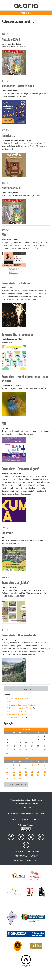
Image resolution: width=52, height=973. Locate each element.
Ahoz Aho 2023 (11, 39)
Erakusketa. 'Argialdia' (15, 583)
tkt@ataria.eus (26, 807)
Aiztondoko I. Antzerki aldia (18, 86)
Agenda (26, 13)
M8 (4, 235)
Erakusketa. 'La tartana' (16, 283)
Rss (36, 860)
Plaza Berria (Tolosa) (17, 717)
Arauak (34, 856)
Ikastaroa (7, 533)
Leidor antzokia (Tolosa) (18, 698)
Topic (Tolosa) (14, 701)
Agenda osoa (26, 688)
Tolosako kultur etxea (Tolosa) (20, 708)
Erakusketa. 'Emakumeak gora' (20, 469)
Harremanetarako (22, 860)
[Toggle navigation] (3, 6)
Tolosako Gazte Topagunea (17, 334)
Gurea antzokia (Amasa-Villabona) (22, 704)
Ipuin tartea (9, 135)
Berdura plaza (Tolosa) (17, 714)
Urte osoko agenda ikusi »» (16, 784)
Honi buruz (18, 851)
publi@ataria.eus (25, 819)
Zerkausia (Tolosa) (16, 711)
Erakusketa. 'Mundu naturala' (19, 635)
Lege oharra (33, 851)
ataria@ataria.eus (26, 813)
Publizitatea (21, 856)
